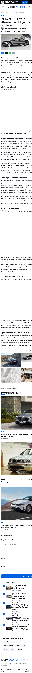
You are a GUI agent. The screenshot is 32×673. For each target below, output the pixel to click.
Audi (23, 645)
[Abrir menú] (2, 6)
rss (27, 659)
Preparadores (16, 642)
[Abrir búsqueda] (29, 6)
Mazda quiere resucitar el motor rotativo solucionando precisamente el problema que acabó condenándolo (20, 617)
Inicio (2, 12)
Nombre (4, 558)
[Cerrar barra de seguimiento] (29, 2)
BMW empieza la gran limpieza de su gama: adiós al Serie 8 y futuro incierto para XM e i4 (19, 596)
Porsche (6, 642)
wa (10, 53)
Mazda (6, 649)
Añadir (25, 2)
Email (3, 566)
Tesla (12, 649)
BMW (7, 12)
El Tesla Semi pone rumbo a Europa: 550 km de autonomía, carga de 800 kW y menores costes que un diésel (20, 606)
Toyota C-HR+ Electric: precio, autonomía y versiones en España (19, 587)
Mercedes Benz (8, 645)
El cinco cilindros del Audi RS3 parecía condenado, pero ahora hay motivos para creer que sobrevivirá (20, 627)
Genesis (20, 649)
